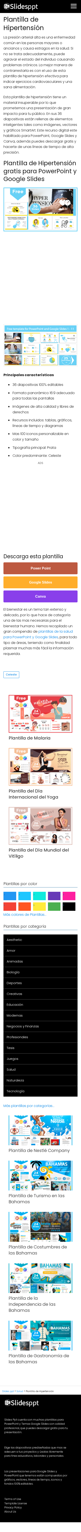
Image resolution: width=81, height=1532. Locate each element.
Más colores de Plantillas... (24, 914)
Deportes (14, 983)
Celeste (11, 674)
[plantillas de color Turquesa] (43, 896)
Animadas (15, 961)
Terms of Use (12, 1499)
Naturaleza (15, 1080)
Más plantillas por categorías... (28, 1105)
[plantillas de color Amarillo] (43, 906)
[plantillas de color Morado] (57, 896)
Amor (11, 950)
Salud (11, 1069)
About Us (10, 1511)
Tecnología (15, 1091)
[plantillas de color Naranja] (28, 906)
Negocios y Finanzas (23, 1026)
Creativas (14, 993)
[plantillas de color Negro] (72, 906)
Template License (15, 1503)
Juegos (12, 1058)
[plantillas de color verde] (57, 906)
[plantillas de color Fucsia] (72, 896)
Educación (15, 1004)
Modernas (15, 1015)
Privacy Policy (13, 1507)
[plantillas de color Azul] (13, 896)
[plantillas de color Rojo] (13, 906)
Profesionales (17, 1037)
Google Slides (40, 582)
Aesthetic (14, 939)
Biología (13, 972)
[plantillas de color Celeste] (28, 896)
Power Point (41, 568)
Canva (40, 596)
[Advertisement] (40, 275)
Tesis (10, 1048)
